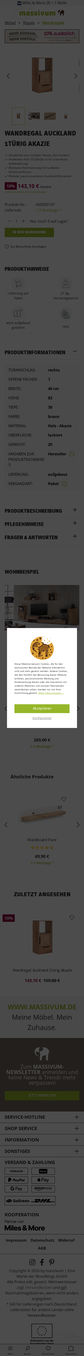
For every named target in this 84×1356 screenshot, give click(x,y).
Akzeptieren (42, 709)
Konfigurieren (42, 718)
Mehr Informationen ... (51, 693)
